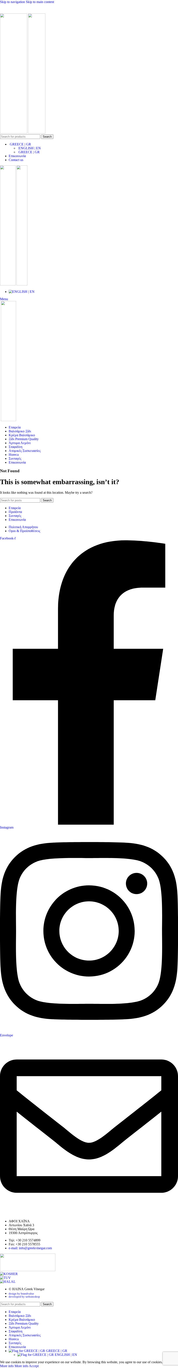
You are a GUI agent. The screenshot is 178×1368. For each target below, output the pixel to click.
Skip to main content (40, 2)
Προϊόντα (15, 512)
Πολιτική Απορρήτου (23, 527)
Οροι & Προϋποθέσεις (24, 531)
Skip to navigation (13, 2)
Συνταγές (15, 516)
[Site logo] (14, 132)
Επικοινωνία (17, 519)
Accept (34, 1366)
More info (14, 1366)
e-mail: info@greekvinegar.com (30, 1248)
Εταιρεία (15, 508)
